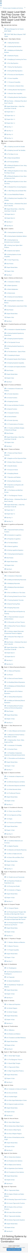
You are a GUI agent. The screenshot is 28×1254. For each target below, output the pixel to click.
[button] (1, 1)
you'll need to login (20, 1247)
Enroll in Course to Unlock (14, 1249)
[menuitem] (1, 3)
